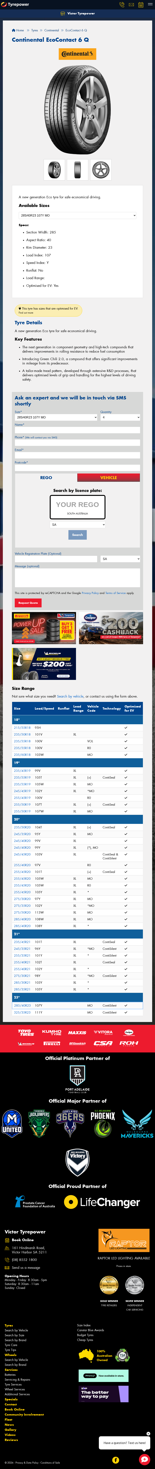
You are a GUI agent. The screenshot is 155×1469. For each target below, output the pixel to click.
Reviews (11, 1440)
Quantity (106, 412)
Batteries (10, 1375)
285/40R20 (22, 919)
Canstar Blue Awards (90, 1330)
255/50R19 (22, 805)
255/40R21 (22, 962)
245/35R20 (22, 834)
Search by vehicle (70, 696)
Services (11, 1370)
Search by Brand (15, 1340)
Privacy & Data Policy (27, 1462)
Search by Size (14, 1335)
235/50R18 (22, 734)
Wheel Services (15, 1389)
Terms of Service (115, 593)
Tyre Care (11, 1345)
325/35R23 (22, 1012)
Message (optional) (27, 566)
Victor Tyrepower (81, 13)
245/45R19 (22, 791)
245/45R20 (22, 854)
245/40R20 (22, 841)
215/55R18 (22, 728)
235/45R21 (22, 942)
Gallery (10, 1430)
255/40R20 (22, 865)
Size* (18, 412)
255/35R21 (22, 956)
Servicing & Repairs (17, 1380)
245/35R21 (22, 949)
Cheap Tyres (85, 1340)
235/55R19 (22, 778)
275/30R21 (22, 976)
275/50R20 (22, 912)
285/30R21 (22, 983)
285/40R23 (22, 1006)
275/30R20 (22, 899)
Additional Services (17, 1394)
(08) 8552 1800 (24, 1260)
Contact (11, 1404)
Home (19, 30)
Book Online (15, 1409)
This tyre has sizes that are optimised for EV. (48, 310)
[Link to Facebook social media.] (115, 1460)
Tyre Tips (10, 1350)
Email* (19, 450)
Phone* (36, 437)
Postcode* (21, 462)
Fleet (8, 1419)
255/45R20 (22, 872)
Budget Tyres (85, 1335)
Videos (10, 1435)
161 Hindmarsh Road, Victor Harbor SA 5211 (29, 1250)
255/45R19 (22, 798)
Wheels (10, 1355)
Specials (11, 1399)
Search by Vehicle (16, 1330)
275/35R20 (22, 906)
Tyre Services (13, 1384)
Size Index (84, 1325)
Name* (19, 425)
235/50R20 (22, 827)
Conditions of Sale (50, 1462)
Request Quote (28, 603)
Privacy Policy (90, 593)
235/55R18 (22, 741)
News (9, 1425)
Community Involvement (24, 1414)
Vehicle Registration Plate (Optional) (38, 554)
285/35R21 (22, 989)
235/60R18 (22, 755)
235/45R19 (22, 771)
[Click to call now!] (122, 4)
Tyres (9, 1325)
